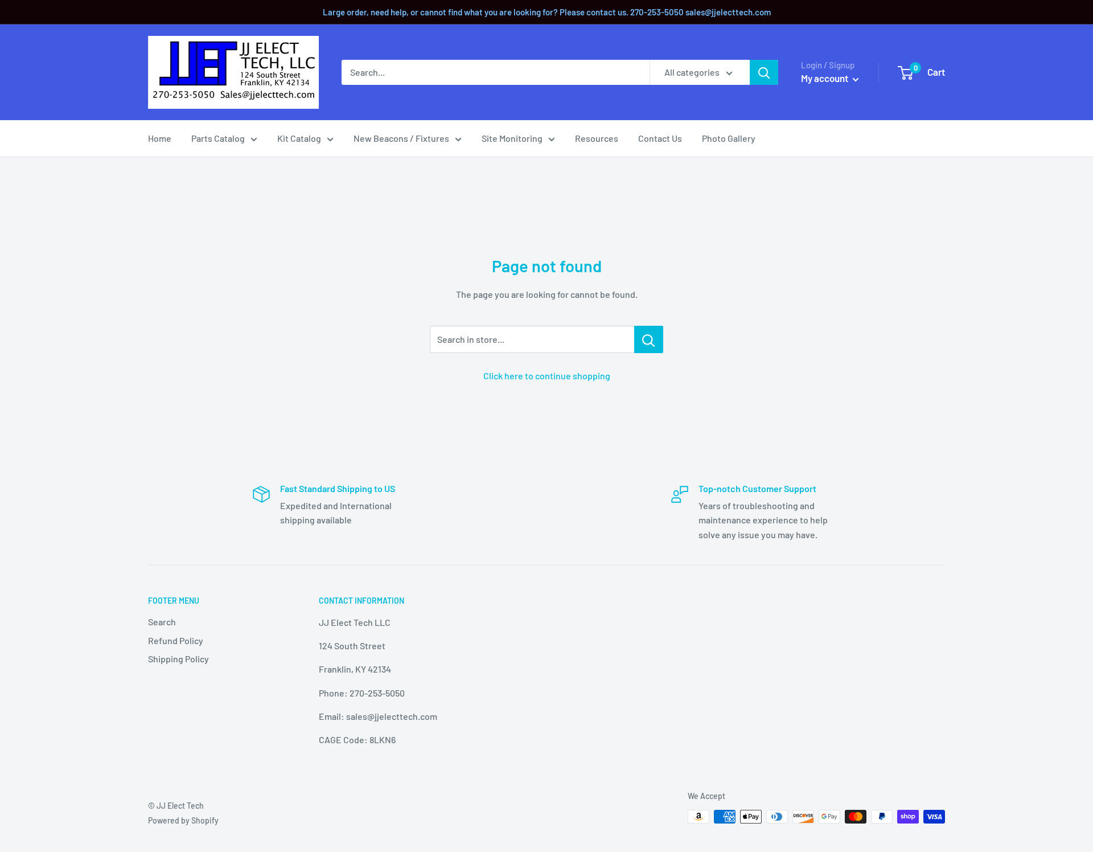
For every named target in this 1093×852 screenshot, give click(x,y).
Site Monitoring (512, 138)
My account (825, 78)
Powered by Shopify (183, 820)
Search (162, 621)
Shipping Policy (178, 658)
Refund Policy (175, 640)
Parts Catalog (218, 138)
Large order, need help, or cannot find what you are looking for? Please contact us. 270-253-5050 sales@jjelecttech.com (547, 12)
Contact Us (660, 138)
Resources (596, 138)
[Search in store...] (648, 339)
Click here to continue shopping (546, 375)
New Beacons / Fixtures (401, 138)
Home (159, 138)
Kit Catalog (299, 138)
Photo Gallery (728, 138)
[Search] (764, 72)
